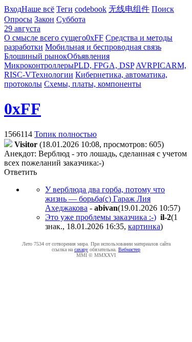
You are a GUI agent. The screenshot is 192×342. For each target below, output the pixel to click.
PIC (159, 65)
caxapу (81, 249)
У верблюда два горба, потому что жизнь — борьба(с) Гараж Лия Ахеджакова (105, 198)
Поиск (163, 9)
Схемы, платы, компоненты (92, 83)
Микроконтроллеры (39, 65)
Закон (44, 19)
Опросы (18, 19)
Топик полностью (65, 134)
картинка (144, 226)
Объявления (88, 56)
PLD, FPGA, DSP (104, 65)
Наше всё (38, 9)
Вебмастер (129, 249)
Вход (13, 9)
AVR (144, 65)
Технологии (52, 74)
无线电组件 (129, 9)
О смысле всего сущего (45, 37)
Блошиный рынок (35, 56)
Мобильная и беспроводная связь (103, 47)
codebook (90, 9)
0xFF (94, 37)
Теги (64, 9)
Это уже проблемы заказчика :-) (100, 217)
